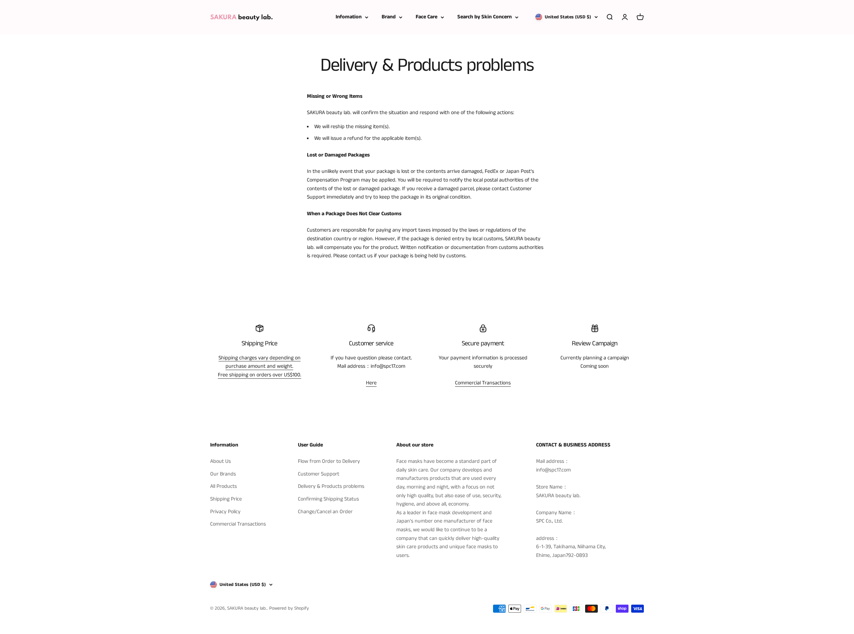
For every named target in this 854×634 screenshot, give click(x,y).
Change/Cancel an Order (325, 512)
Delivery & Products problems (331, 486)
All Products (223, 486)
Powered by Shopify (289, 608)
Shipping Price (226, 499)
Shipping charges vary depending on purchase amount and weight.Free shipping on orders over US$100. (259, 366)
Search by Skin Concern (484, 17)
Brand (389, 17)
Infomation (349, 17)
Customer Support (318, 474)
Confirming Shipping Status (328, 499)
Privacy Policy (225, 512)
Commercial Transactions (483, 383)
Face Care (426, 17)
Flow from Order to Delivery (329, 461)
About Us (220, 461)
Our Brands (223, 474)
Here (371, 383)
